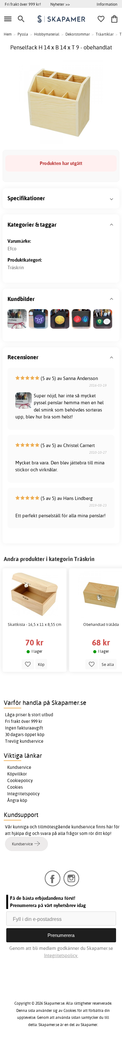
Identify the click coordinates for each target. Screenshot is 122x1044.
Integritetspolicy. (61, 955)
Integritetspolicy (23, 794)
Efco (12, 249)
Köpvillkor (17, 774)
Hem (8, 34)
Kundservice (19, 767)
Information (107, 4)
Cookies (15, 787)
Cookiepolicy (20, 780)
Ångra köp (17, 800)
